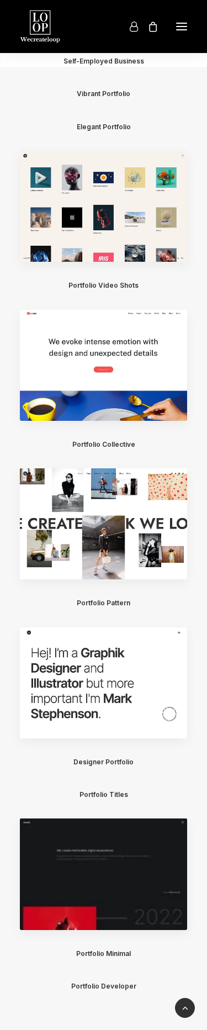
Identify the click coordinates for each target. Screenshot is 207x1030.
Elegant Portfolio (104, 127)
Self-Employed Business (103, 61)
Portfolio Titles (103, 794)
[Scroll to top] (185, 1007)
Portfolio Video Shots (103, 285)
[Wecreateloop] (40, 26)
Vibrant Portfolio (103, 93)
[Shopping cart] (148, 26)
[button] (181, 26)
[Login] (129, 26)
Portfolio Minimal (103, 953)
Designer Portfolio (103, 762)
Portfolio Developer (103, 986)
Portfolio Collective (103, 444)
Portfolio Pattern (103, 603)
